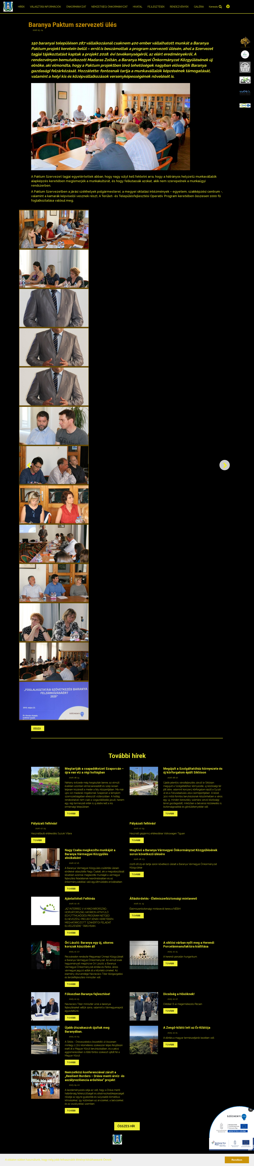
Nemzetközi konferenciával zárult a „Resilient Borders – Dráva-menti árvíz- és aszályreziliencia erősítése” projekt (94, 1076)
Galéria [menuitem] (199, 6)
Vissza (37, 728)
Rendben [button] (237, 1159)
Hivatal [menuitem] (137, 6)
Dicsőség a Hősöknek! (179, 994)
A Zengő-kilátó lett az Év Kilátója (186, 1027)
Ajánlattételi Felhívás (80, 898)
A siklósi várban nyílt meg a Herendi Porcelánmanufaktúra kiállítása (188, 944)
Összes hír (126, 1126)
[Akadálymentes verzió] (228, 6)
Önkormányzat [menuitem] (76, 6)
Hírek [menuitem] (21, 6)
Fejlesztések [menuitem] (156, 6)
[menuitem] (245, 41)
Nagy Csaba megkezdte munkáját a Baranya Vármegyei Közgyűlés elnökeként (90, 854)
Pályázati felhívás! (44, 823)
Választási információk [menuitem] (45, 6)
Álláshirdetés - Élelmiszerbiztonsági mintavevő (163, 898)
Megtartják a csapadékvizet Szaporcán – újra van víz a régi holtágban (94, 770)
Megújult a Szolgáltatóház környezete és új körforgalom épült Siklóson (192, 770)
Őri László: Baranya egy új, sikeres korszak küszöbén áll (89, 944)
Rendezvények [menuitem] (179, 6)
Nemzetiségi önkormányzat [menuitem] (109, 6)
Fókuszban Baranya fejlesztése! (87, 994)
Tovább (71, 813)
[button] (113, 1160)
